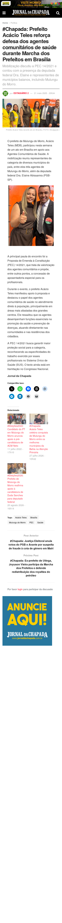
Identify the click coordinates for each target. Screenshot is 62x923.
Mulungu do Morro (17, 522)
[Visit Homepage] (31, 12)
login (20, 589)
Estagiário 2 (21, 93)
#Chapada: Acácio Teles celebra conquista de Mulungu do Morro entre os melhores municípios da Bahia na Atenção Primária (38, 439)
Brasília (33, 517)
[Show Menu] (4, 13)
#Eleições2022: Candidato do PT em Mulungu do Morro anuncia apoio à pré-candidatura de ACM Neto (16, 435)
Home (5, 22)
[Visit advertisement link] (31, 4)
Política (14, 22)
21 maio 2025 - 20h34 (44, 93)
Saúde (40, 522)
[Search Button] (58, 13)
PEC (31, 522)
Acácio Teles (21, 517)
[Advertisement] (31, 784)
